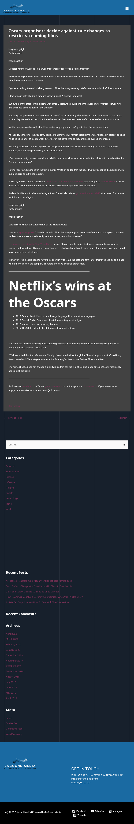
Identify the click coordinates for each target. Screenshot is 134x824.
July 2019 (11, 682)
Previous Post (13, 417)
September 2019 (15, 671)
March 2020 (12, 639)
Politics (10, 487)
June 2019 (11, 687)
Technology (12, 498)
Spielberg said (26, 232)
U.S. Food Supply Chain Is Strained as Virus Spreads (32, 591)
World (9, 509)
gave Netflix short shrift (88, 193)
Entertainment (17, 41)
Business (10, 466)
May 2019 (11, 692)
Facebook (28, 386)
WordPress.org (14, 734)
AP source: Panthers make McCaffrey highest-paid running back (39, 580)
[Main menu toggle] (127, 8)
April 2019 (11, 698)
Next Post (123, 417)
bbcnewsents (90, 386)
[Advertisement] (32, 540)
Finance (10, 476)
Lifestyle (10, 482)
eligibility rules (108, 181)
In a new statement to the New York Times (30, 244)
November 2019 (14, 660)
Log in (9, 718)
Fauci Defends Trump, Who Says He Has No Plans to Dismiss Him (39, 586)
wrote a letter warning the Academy (65, 181)
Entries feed (12, 723)
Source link (14, 406)
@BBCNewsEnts (53, 386)
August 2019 (13, 676)
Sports (9, 493)
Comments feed (14, 728)
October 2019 (13, 665)
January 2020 (13, 649)
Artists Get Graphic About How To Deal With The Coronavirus (37, 602)
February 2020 (13, 644)
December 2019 (14, 655)
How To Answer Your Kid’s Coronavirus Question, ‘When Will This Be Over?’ (44, 596)
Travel (9, 503)
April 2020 (11, 633)
